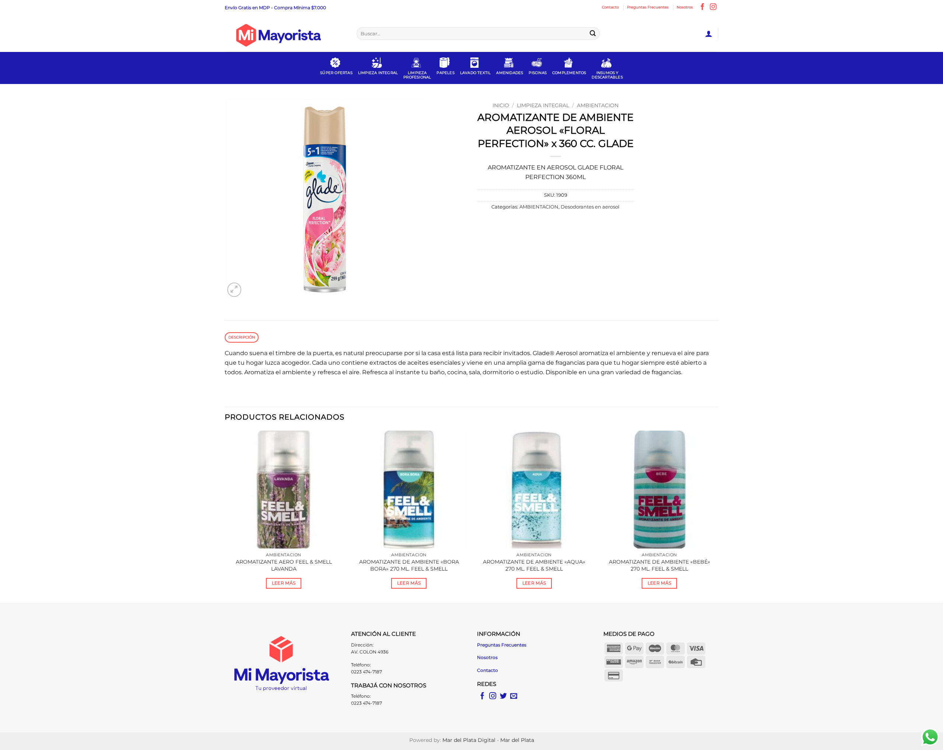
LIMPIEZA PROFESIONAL (417, 75)
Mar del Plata (517, 740)
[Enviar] (592, 33)
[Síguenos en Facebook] (702, 7)
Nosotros (685, 7)
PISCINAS (538, 72)
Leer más (284, 583)
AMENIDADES (509, 72)
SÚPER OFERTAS (336, 72)
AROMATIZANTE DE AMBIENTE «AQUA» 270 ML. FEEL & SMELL (534, 565)
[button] (708, 33)
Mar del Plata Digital (468, 740)
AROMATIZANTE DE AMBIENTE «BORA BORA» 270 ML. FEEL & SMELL (409, 565)
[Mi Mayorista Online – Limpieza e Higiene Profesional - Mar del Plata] (285, 33)
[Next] (717, 516)
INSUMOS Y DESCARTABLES (607, 75)
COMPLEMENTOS (569, 72)
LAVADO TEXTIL (475, 72)
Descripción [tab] (241, 337)
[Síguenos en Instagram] (713, 7)
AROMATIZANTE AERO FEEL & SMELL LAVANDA (284, 565)
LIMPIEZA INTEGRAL (378, 72)
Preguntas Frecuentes (648, 7)
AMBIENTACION (597, 105)
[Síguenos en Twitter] (503, 696)
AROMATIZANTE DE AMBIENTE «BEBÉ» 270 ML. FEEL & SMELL (659, 565)
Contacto (610, 7)
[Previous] (225, 516)
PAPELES (445, 72)
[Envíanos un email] (513, 696)
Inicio (500, 105)
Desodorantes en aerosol (590, 207)
